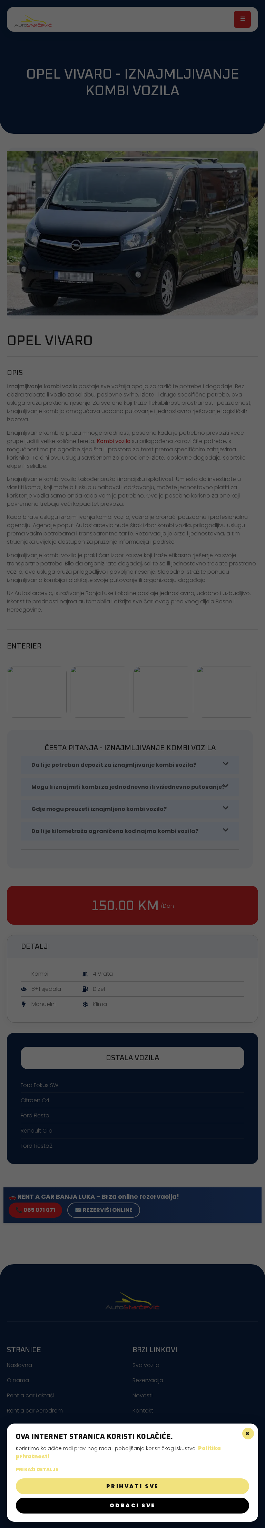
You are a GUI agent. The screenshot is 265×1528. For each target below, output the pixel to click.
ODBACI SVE (133, 1505)
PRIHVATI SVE (132, 1486)
